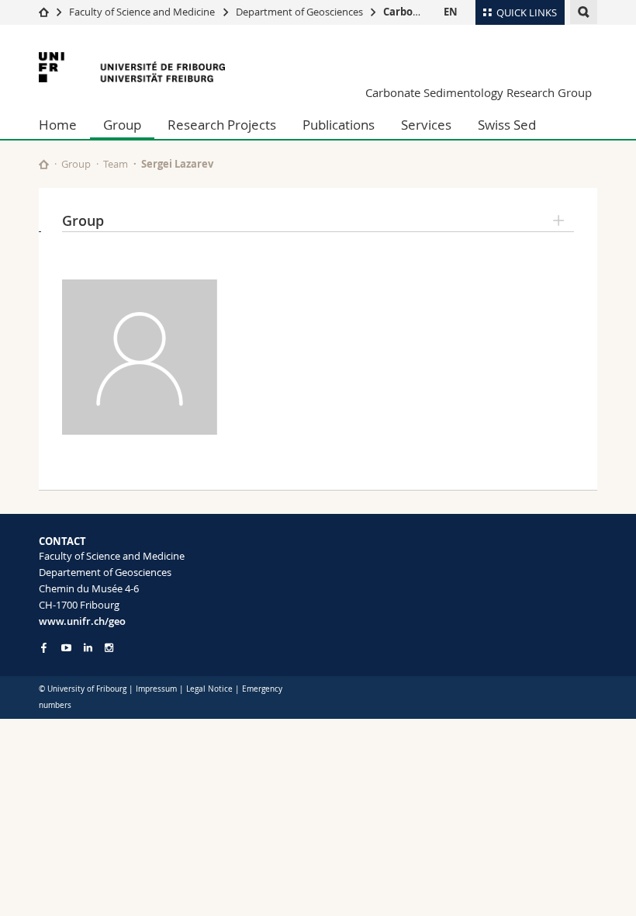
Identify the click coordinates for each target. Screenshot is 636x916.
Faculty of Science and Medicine (142, 12)
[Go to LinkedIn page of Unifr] (88, 648)
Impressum (156, 689)
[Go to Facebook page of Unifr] (44, 647)
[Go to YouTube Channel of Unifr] (66, 648)
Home (58, 125)
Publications (338, 125)
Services (426, 125)
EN (451, 12)
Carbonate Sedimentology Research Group (478, 92)
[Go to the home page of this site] (44, 164)
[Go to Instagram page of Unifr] (109, 648)
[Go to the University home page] (132, 67)
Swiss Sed (507, 125)
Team (115, 164)
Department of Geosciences (299, 12)
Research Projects (222, 125)
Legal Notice (209, 689)
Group (122, 125)
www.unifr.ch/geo (82, 621)
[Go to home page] (44, 12)
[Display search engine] (583, 12)
